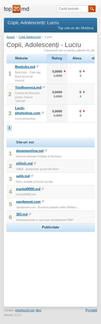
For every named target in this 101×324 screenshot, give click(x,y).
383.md (22, 214)
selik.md (23, 176)
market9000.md (28, 189)
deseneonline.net (30, 151)
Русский (91, 310)
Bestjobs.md (25, 67)
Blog (38, 310)
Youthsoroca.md (28, 87)
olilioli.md (24, 163)
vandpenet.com (28, 202)
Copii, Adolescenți (30, 36)
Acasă (10, 36)
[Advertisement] (50, 265)
